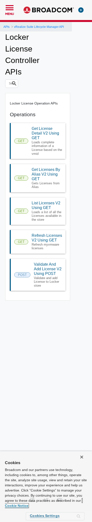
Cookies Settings (45, 516)
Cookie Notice (16, 506)
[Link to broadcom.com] (49, 10)
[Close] (81, 457)
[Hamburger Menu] (9, 7)
